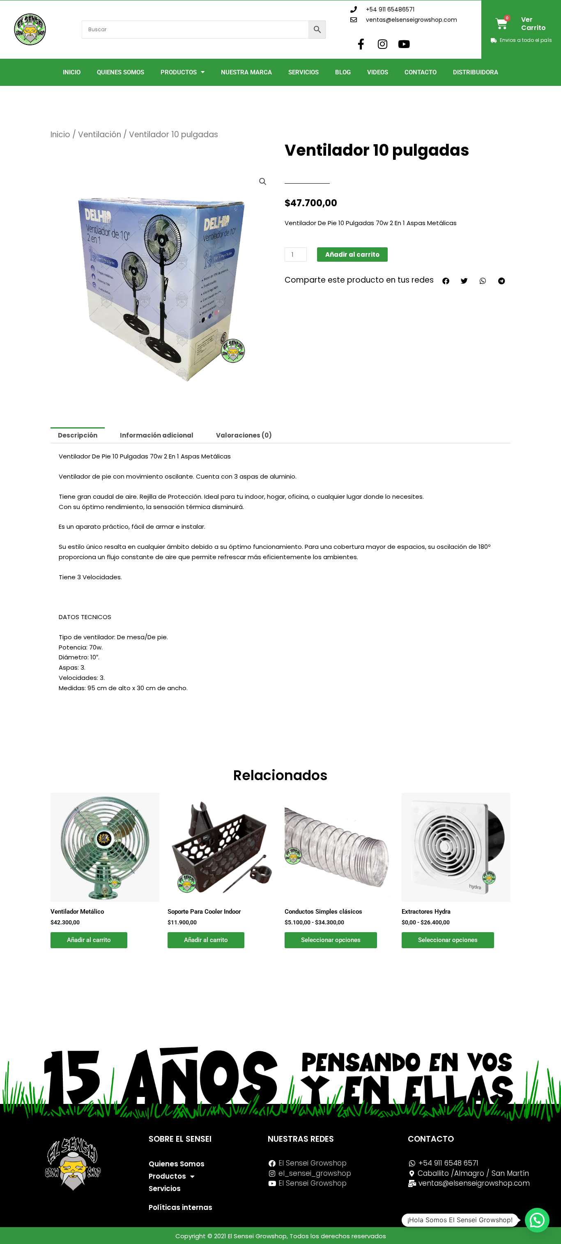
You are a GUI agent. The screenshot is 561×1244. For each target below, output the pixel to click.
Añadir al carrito (352, 254)
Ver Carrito (533, 23)
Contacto (421, 72)
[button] (262, 181)
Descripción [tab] (77, 435)
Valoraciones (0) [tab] (244, 435)
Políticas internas (180, 1207)
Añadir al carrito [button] (89, 940)
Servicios (303, 72)
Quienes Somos (120, 72)
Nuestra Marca (246, 72)
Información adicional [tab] (156, 435)
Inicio (71, 72)
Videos (377, 72)
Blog (343, 72)
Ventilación (99, 134)
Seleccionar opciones (331, 940)
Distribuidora (475, 72)
